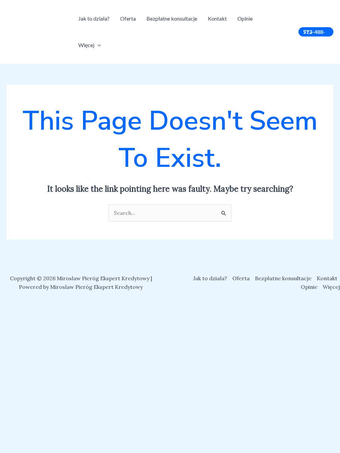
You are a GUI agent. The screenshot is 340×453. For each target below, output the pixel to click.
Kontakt (217, 18)
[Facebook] (272, 28)
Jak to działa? (94, 18)
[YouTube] (274, 37)
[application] (97, 45)
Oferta (128, 18)
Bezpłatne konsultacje (171, 18)
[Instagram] (282, 28)
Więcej (86, 45)
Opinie (245, 18)
